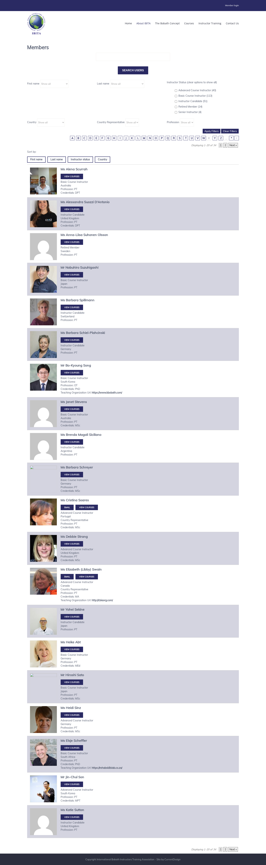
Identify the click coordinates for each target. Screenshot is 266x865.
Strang (82, 536)
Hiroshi (71, 675)
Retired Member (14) (190, 106)
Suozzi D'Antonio (96, 202)
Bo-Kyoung (74, 365)
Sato (80, 675)
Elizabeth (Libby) (78, 569)
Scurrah (82, 169)
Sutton (79, 810)
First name (33, 83)
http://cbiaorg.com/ (102, 600)
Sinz (78, 708)
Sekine (80, 609)
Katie (69, 810)
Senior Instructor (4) (189, 112)
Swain (97, 569)
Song (87, 365)
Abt (78, 642)
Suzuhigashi (89, 267)
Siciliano (95, 434)
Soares (83, 500)
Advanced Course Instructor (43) (197, 90)
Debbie (71, 536)
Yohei (70, 609)
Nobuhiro (72, 267)
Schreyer (86, 467)
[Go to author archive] (43, 181)
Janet (70, 402)
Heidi (70, 708)
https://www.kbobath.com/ (107, 392)
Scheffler (80, 740)
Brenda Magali (77, 434)
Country (31, 122)
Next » (233, 145)
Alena (70, 169)
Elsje (69, 740)
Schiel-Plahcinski (92, 333)
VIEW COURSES (71, 176)
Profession (173, 122)
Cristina (71, 500)
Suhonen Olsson (95, 235)
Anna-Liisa (74, 235)
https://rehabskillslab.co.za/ (107, 767)
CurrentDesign (172, 859)
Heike (70, 642)
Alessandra (74, 202)
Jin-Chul (71, 777)
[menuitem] (232, 5)
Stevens (81, 402)
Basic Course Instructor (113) (195, 95)
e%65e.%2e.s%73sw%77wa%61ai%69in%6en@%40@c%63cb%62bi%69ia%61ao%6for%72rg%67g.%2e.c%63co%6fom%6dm (67, 576)
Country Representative (111, 122)
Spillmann (86, 300)
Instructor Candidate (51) (192, 101)
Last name (103, 83)
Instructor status (80, 159)
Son (81, 777)
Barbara (72, 300)
